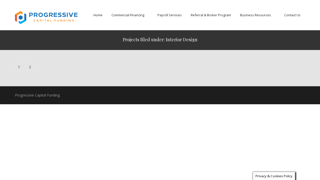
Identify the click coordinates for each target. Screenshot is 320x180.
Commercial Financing (128, 15)
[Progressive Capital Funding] (46, 17)
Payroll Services (170, 15)
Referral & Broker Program (211, 15)
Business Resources (255, 15)
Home (98, 15)
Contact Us (292, 15)
